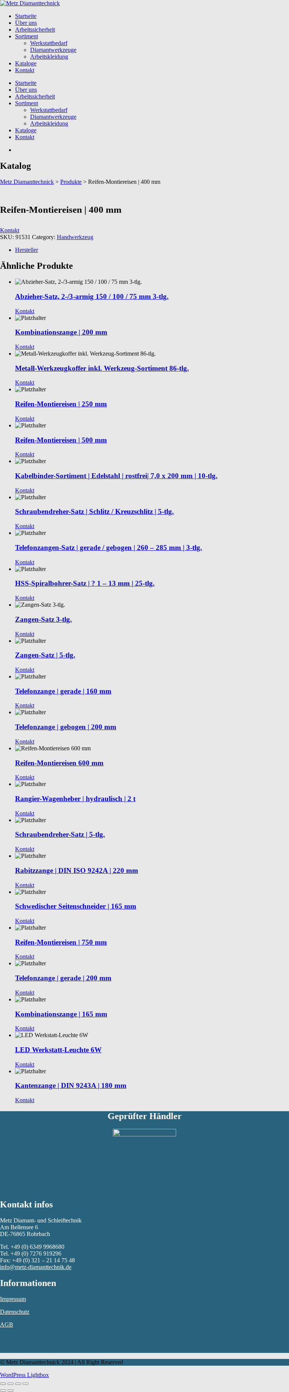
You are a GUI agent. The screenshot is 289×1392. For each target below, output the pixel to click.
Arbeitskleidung (49, 56)
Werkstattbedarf (48, 43)
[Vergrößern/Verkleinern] (3, 1384)
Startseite (26, 16)
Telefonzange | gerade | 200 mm (63, 978)
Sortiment (26, 36)
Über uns (26, 23)
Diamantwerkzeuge (53, 50)
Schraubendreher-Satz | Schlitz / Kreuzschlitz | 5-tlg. (94, 511)
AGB (6, 1324)
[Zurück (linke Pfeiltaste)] (3, 1390)
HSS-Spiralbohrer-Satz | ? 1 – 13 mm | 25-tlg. (85, 583)
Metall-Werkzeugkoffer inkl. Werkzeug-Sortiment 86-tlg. (102, 368)
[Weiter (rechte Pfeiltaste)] (11, 1390)
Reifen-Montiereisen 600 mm (59, 763)
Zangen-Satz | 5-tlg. (45, 655)
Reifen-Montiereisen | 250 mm (61, 404)
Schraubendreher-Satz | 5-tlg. (60, 834)
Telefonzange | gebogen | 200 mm (65, 727)
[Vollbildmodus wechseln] (11, 1384)
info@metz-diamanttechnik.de (35, 1267)
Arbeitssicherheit (35, 29)
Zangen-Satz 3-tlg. (43, 619)
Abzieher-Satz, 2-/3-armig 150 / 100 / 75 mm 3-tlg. (92, 296)
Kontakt (24, 70)
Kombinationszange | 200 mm (61, 332)
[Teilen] (18, 1384)
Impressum (13, 1299)
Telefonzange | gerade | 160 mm (63, 691)
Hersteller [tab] (26, 250)
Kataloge (26, 63)
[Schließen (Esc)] (26, 1384)
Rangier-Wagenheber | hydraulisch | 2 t (75, 799)
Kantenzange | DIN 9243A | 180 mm (70, 1085)
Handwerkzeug (75, 237)
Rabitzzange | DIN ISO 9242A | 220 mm (76, 870)
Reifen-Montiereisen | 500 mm (61, 440)
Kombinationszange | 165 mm (61, 1014)
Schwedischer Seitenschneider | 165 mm (75, 906)
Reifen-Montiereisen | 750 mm (61, 942)
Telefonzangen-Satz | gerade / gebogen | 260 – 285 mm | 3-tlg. (108, 547)
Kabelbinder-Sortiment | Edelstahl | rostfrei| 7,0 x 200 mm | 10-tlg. (116, 476)
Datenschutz (14, 1312)
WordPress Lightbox (24, 1375)
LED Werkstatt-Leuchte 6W (58, 1050)
